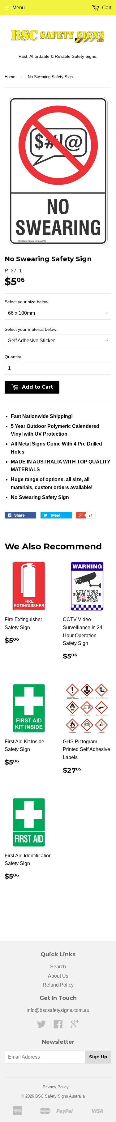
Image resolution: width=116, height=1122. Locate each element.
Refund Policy (58, 985)
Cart (106, 7)
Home (10, 77)
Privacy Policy (56, 1087)
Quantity (13, 356)
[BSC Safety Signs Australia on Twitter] (41, 1026)
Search (58, 966)
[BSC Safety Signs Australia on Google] (74, 1026)
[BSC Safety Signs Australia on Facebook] (58, 1026)
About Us (58, 976)
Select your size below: (27, 301)
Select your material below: (31, 329)
